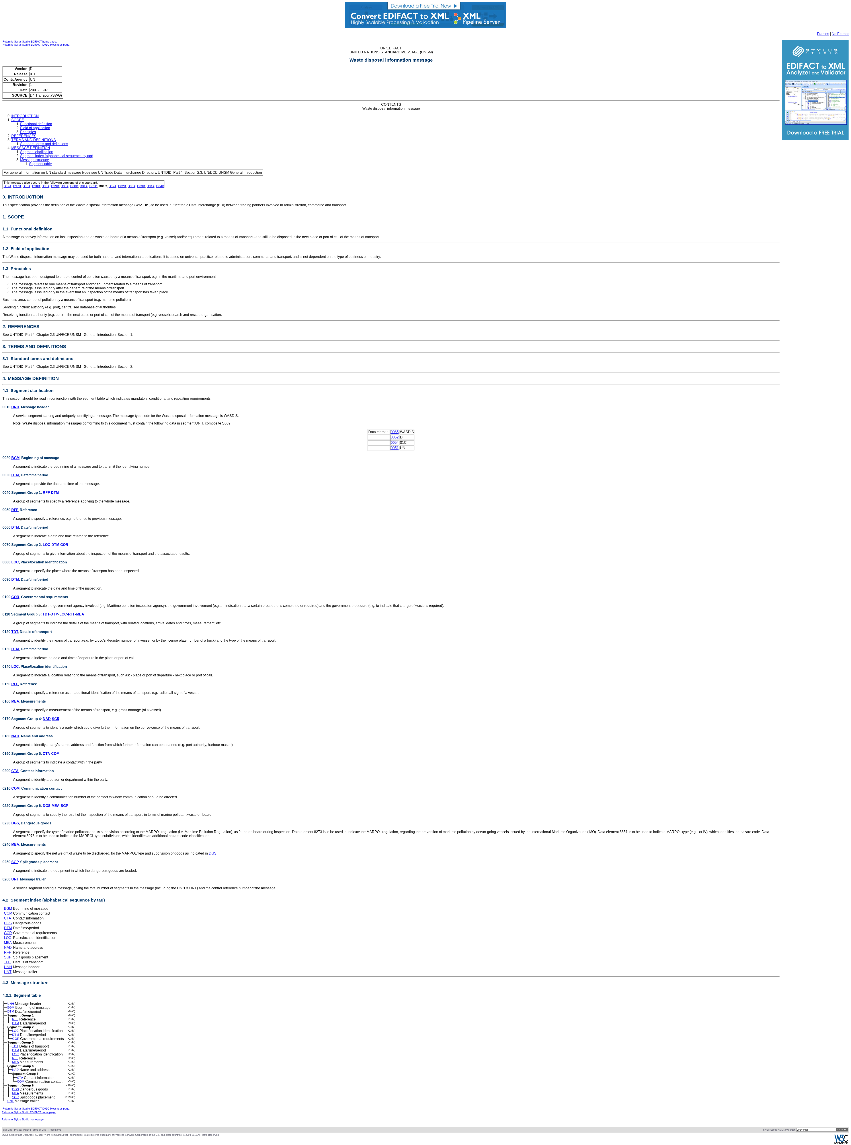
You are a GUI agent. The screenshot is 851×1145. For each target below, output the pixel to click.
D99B (55, 186)
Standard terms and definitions (44, 144)
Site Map (7, 1129)
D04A (150, 186)
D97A (7, 186)
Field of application (35, 128)
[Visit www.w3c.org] (841, 1143)
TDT (46, 614)
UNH (15, 407)
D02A (112, 186)
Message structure (34, 160)
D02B (122, 186)
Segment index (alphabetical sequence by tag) (56, 156)
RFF (46, 493)
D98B (36, 186)
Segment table (40, 164)
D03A (131, 186)
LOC (46, 545)
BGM (15, 458)
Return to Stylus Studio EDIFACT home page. (29, 41)
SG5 (55, 719)
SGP (64, 806)
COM (55, 754)
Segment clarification (36, 152)
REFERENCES (23, 136)
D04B (160, 186)
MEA (80, 614)
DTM (15, 475)
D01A (84, 186)
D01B (93, 186)
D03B (141, 186)
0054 (395, 442)
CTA (46, 754)
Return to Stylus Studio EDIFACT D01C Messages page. (36, 44)
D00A (64, 186)
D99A (45, 186)
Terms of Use (38, 1129)
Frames (823, 34)
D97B (17, 186)
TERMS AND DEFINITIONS (33, 140)
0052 (395, 437)
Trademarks (54, 1129)
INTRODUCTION (25, 116)
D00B (74, 186)
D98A (26, 186)
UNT (14, 879)
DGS (47, 806)
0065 (395, 432)
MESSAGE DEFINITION (30, 148)
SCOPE (17, 120)
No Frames (840, 34)
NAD (47, 719)
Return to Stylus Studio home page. (23, 1119)
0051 (395, 448)
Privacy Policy (21, 1129)
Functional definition (36, 124)
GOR (64, 545)
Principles (28, 132)
